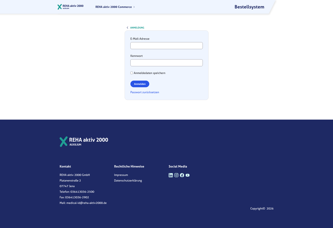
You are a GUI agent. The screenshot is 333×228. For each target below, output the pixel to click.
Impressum (121, 175)
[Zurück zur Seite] (127, 27)
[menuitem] (115, 7)
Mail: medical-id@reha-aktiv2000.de (83, 203)
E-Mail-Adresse (139, 39)
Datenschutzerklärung (128, 180)
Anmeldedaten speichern (149, 73)
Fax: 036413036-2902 (74, 197)
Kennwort (136, 56)
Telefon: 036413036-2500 (77, 192)
